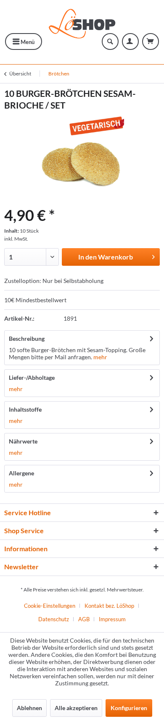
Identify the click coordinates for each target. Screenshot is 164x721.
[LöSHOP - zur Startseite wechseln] (82, 21)
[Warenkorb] (150, 41)
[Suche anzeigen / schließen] (110, 41)
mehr (100, 356)
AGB (84, 619)
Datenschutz (53, 619)
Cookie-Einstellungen (49, 605)
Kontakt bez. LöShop (109, 605)
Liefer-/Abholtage (32, 377)
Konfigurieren (129, 707)
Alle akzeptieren (76, 707)
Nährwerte (23, 441)
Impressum (112, 619)
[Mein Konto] (130, 41)
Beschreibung (27, 338)
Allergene (21, 473)
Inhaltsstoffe (25, 409)
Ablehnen (29, 707)
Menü (26, 42)
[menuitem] (23, 41)
